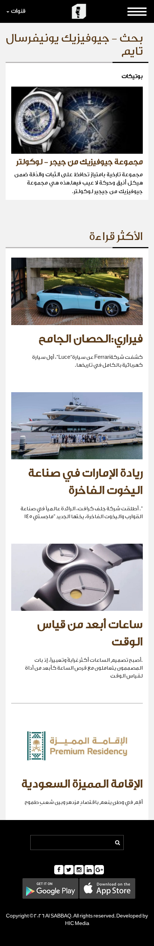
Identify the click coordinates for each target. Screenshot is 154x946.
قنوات (18, 11)
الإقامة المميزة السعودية (82, 784)
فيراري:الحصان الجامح (90, 339)
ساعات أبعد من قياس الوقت (90, 633)
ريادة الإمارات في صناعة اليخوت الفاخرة (85, 482)
